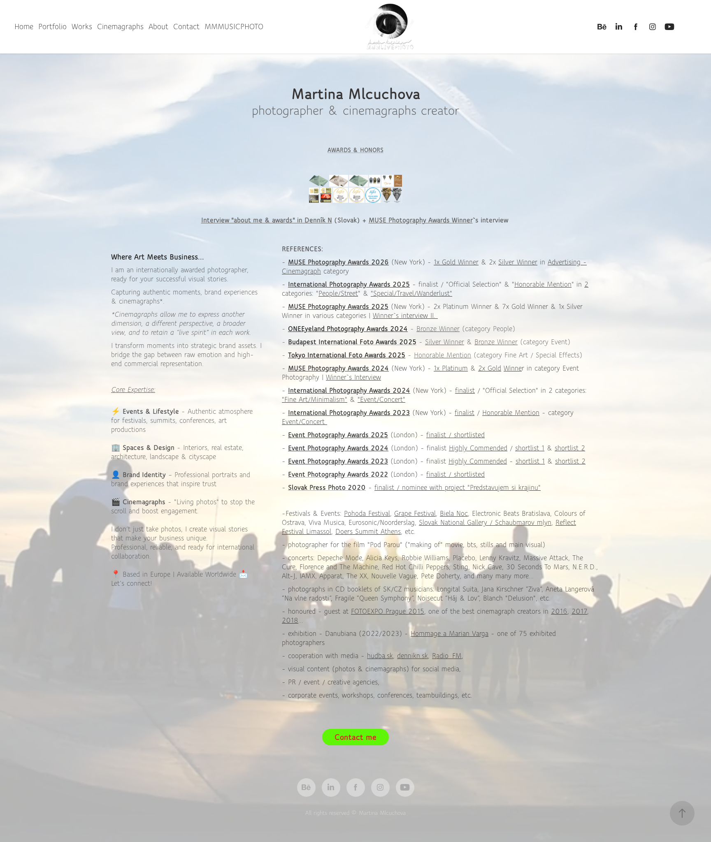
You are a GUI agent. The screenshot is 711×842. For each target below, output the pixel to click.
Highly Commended (478, 448)
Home (23, 26)
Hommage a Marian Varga (449, 633)
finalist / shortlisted (455, 435)
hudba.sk (380, 656)
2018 (290, 620)
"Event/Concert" (381, 399)
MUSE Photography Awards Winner (421, 220)
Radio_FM (447, 656)
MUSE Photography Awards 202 (336, 262)
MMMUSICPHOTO (233, 26)
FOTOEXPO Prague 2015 (387, 611)
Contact (186, 26)
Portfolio (52, 26)
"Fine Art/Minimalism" (314, 399)
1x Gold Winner (456, 262)
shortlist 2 (570, 448)
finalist (465, 390)
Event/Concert (304, 422)
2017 (579, 611)
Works (82, 26)
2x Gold (489, 368)
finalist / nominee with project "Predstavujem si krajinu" (457, 487)
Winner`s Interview (353, 377)
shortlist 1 (529, 448)
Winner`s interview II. (405, 315)
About (158, 26)
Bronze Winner (438, 329)
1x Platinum (451, 368)
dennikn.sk (412, 656)
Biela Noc (454, 513)
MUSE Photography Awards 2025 (338, 306)
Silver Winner (517, 262)
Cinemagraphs (120, 26)
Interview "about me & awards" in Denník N (266, 220)
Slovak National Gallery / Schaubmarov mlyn (485, 522)
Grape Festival (415, 513)
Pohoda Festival (367, 513)
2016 (559, 611)
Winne (513, 368)
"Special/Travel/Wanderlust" (411, 293)
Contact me (355, 737)
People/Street (338, 293)
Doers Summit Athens (368, 531)
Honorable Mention (543, 284)
